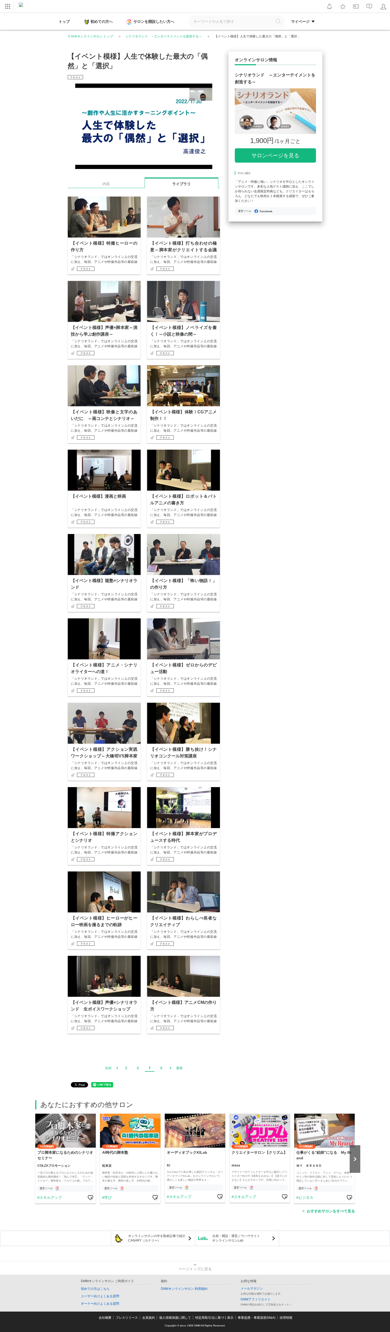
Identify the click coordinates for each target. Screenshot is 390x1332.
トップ (64, 21)
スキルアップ (51, 1197)
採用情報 (286, 1318)
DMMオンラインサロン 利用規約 (184, 1289)
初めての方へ (101, 21)
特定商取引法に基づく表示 (214, 1318)
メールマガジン (252, 1288)
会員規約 (148, 1318)
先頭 (108, 1068)
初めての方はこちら (95, 1289)
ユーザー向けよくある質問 (100, 1296)
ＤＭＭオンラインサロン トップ (90, 36)
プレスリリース (127, 1318)
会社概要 (105, 1318)
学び (108, 1197)
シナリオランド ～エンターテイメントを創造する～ (163, 36)
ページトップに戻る (195, 1269)
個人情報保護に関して (175, 1318)
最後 (179, 1068)
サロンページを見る (275, 155)
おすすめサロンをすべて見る (331, 1211)
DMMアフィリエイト (256, 1299)
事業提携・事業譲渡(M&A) (256, 1318)
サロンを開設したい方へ (153, 21)
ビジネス (305, 1197)
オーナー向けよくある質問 (100, 1303)
